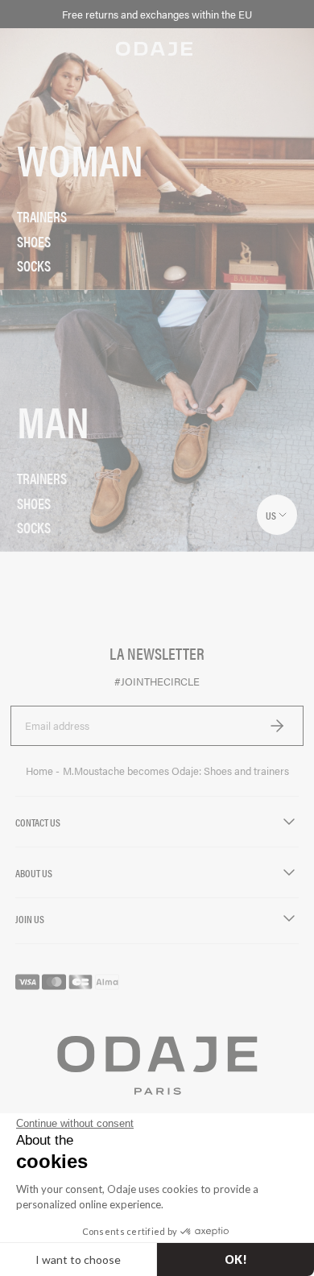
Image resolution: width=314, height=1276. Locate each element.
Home (41, 771)
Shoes (34, 241)
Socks (34, 266)
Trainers (42, 216)
